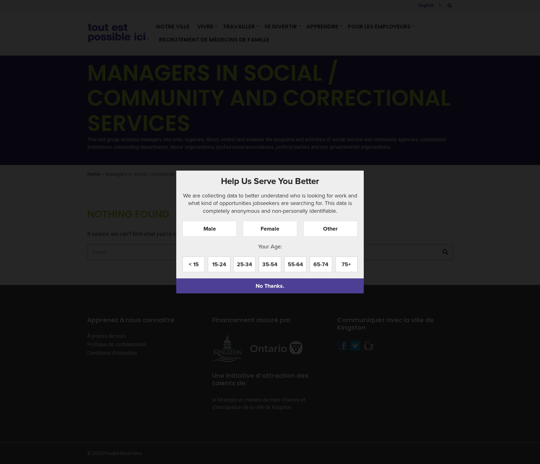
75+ (346, 264)
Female (270, 229)
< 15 (194, 264)
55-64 (295, 264)
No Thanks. (270, 286)
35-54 (270, 264)
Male (209, 229)
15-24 (219, 264)
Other (330, 229)
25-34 (244, 264)
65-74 (320, 264)
